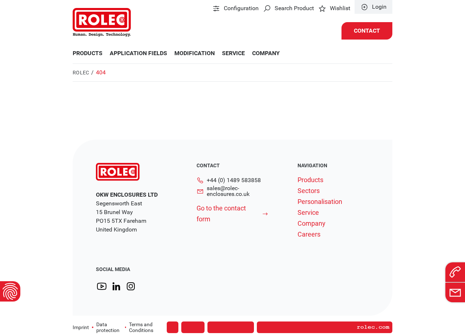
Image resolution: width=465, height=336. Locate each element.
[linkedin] (116, 286)
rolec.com (373, 327)
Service (233, 53)
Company (266, 53)
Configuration (241, 8)
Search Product (294, 8)
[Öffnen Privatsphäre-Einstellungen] (10, 291)
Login (379, 7)
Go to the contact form (221, 213)
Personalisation (320, 201)
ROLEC (81, 72)
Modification (194, 53)
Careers (309, 234)
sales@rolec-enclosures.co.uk (228, 191)
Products (87, 53)
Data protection (108, 327)
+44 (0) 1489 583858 (234, 180)
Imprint (81, 327)
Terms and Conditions (141, 327)
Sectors (309, 191)
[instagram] (131, 286)
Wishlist (340, 8)
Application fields (138, 53)
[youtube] (102, 286)
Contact (367, 30)
